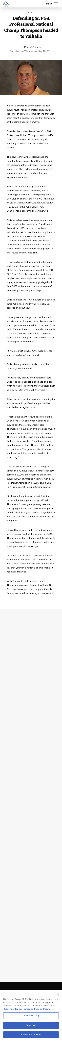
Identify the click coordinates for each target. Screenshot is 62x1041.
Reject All (31, 1025)
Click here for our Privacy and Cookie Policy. (27, 1009)
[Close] (58, 994)
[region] (31, 1015)
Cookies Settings (31, 1015)
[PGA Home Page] (6, 4)
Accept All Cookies (31, 1034)
